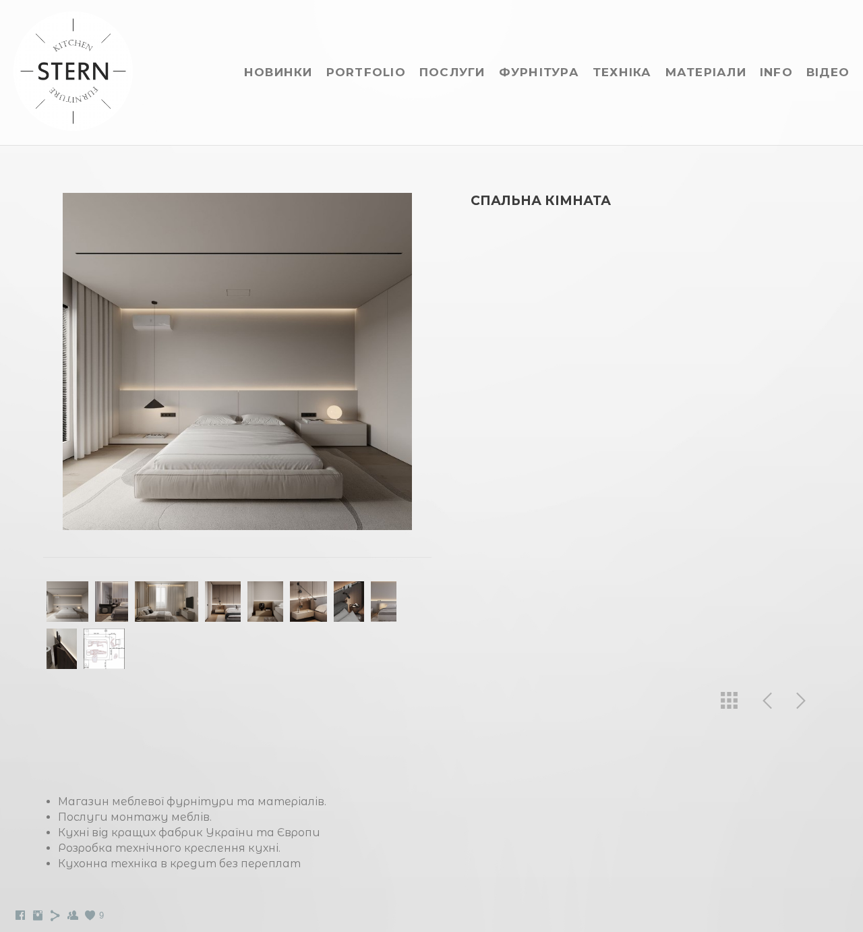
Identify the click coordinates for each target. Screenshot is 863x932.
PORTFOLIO (366, 72)
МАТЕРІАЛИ (705, 72)
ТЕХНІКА (622, 72)
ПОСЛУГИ (452, 72)
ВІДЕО (828, 72)
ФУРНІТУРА (539, 72)
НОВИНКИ (278, 72)
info (776, 72)
